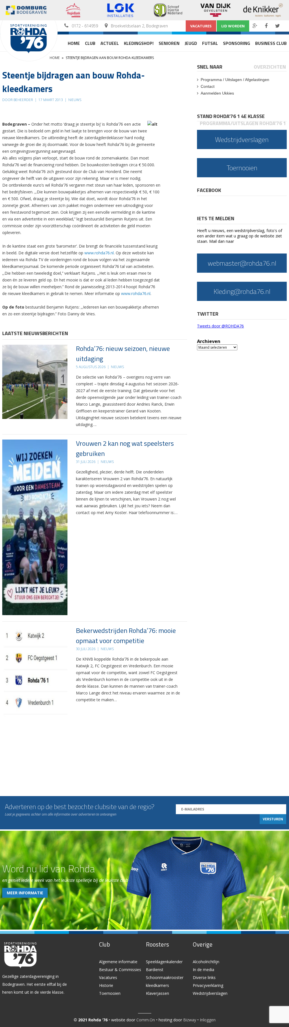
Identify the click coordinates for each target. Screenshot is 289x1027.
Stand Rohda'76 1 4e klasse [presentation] (231, 116)
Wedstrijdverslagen (210, 993)
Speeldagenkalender (164, 961)
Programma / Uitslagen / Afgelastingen (235, 79)
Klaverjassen (157, 993)
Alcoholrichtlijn (206, 961)
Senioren (169, 43)
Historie (106, 985)
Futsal (210, 43)
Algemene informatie (118, 961)
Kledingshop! (139, 43)
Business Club (271, 43)
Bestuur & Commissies (120, 969)
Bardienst (154, 969)
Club (90, 43)
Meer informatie (25, 892)
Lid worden (233, 26)
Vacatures (201, 26)
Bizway (189, 1019)
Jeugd (191, 43)
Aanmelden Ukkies (217, 93)
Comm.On (145, 1019)
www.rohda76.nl (99, 252)
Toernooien (110, 993)
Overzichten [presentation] (270, 67)
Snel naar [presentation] (209, 67)
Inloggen (208, 1019)
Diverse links (204, 977)
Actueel (109, 43)
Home (74, 43)
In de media (203, 969)
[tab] (210, 67)
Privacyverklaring (208, 985)
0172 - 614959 (85, 26)
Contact (207, 86)
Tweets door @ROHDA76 (220, 326)
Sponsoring (236, 43)
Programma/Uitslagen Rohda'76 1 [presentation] (243, 123)
